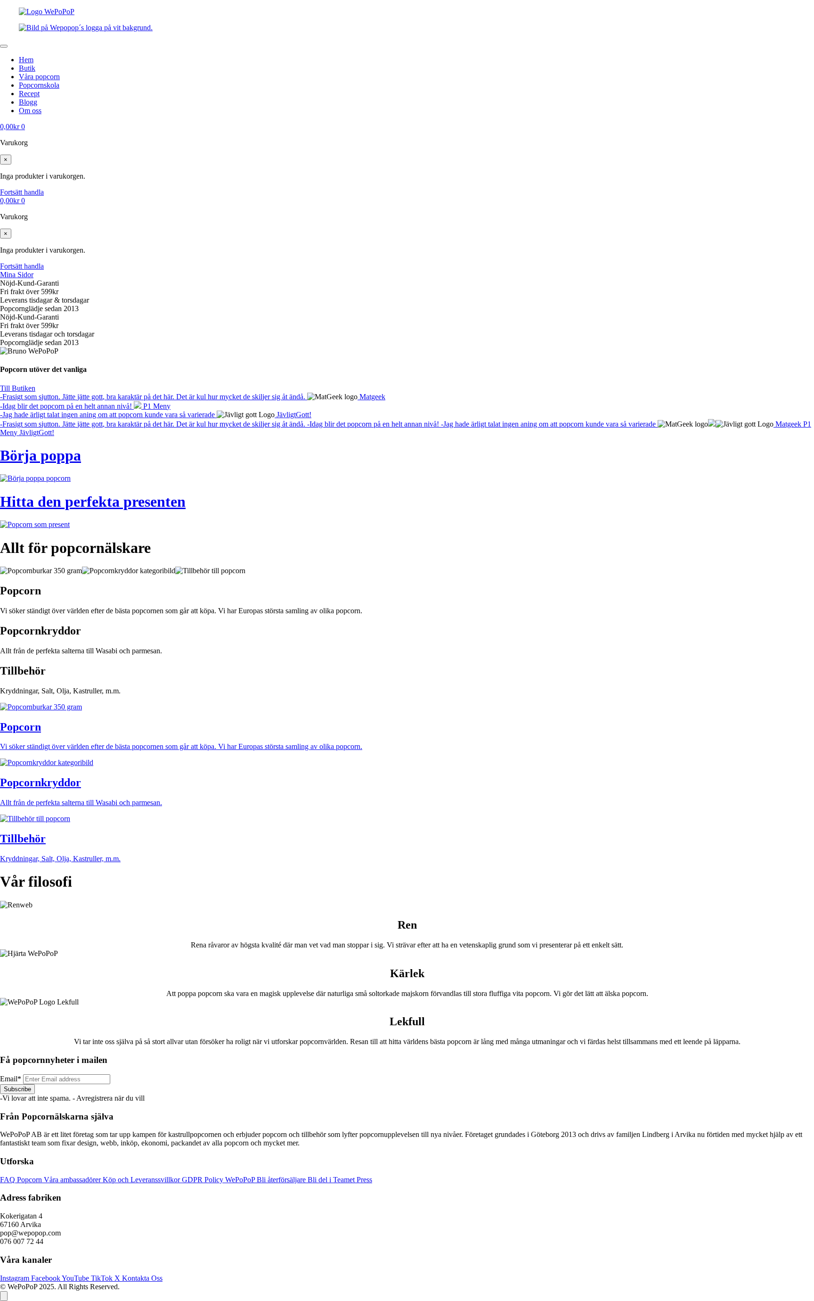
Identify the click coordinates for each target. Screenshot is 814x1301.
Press (364, 1180)
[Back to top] (4, 1296)
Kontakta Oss (142, 1278)
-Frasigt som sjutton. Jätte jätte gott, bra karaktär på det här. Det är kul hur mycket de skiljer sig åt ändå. (153, 397)
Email (10, 1079)
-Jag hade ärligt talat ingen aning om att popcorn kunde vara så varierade (108, 415)
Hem (26, 60)
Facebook (46, 1278)
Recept (29, 94)
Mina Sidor (16, 275)
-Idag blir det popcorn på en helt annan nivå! (67, 406)
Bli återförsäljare (282, 1180)
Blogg (28, 102)
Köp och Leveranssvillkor (142, 1180)
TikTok (102, 1278)
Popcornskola (39, 85)
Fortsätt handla (22, 192)
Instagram (15, 1278)
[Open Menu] (4, 46)
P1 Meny (156, 406)
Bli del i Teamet (332, 1180)
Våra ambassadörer (73, 1180)
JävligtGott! (293, 415)
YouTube (76, 1278)
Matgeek (371, 397)
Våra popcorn (39, 77)
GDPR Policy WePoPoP (219, 1180)
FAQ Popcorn (22, 1180)
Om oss (30, 111)
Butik (27, 68)
